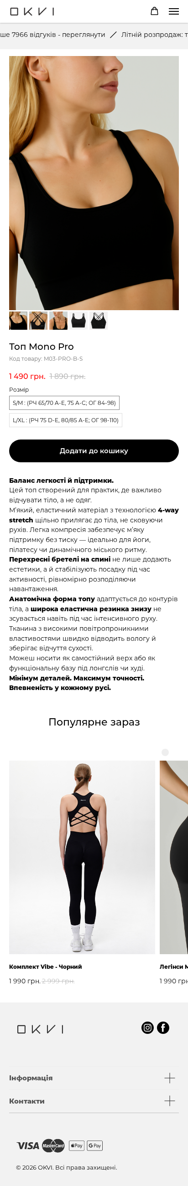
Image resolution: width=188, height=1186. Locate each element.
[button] (154, 11)
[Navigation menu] (174, 11)
